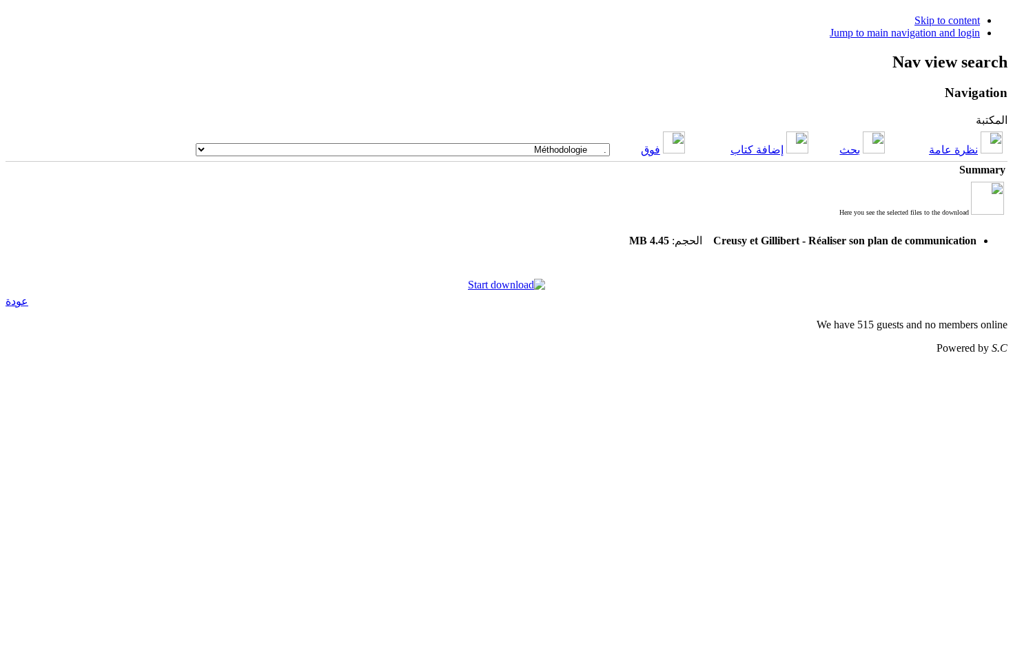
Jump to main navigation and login (905, 33)
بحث (849, 150)
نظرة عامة (953, 150)
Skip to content (947, 20)
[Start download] (506, 284)
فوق (650, 150)
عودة (17, 301)
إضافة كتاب (757, 150)
